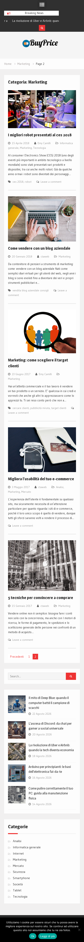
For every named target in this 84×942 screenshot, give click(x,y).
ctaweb (45, 256)
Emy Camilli (44, 143)
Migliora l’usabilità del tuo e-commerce (41, 479)
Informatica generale (27, 847)
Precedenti (17, 656)
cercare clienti (21, 408)
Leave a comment (51, 181)
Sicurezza (19, 872)
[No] (79, 930)
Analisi (59, 487)
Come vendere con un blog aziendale (39, 248)
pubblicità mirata (40, 408)
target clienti (58, 408)
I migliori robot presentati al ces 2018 (40, 135)
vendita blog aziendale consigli (31, 290)
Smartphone (21, 878)
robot (28, 181)
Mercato (26, 491)
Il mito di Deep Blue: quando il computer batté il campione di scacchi (49, 703)
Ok (33, 936)
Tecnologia (39, 148)
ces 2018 (18, 181)
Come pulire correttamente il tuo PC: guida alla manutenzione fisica (51, 793)
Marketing (26, 148)
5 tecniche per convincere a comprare (40, 597)
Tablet (17, 890)
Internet (18, 853)
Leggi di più (47, 936)
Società (18, 884)
